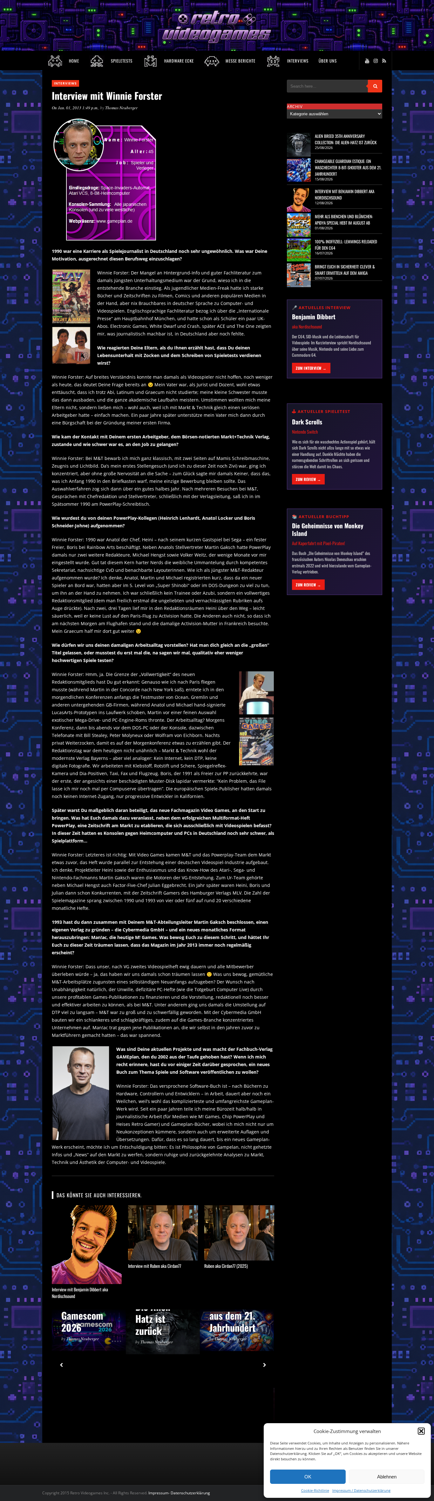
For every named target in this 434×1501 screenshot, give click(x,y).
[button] (421, 1431)
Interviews (65, 83)
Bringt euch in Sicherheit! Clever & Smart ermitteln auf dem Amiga (345, 269)
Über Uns (328, 60)
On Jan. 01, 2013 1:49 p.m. (75, 108)
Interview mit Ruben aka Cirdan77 (154, 1265)
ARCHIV (294, 106)
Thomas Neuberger (121, 108)
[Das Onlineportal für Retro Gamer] (217, 42)
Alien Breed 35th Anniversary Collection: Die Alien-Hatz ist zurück (345, 139)
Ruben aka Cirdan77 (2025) (226, 1265)
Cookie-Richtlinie (315, 1490)
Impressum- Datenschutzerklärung (179, 1493)
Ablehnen (387, 1476)
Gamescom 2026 (82, 1321)
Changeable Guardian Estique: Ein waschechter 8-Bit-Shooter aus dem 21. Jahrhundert (348, 167)
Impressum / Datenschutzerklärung (361, 1490)
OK (307, 1476)
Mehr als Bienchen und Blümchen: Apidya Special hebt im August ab (344, 219)
